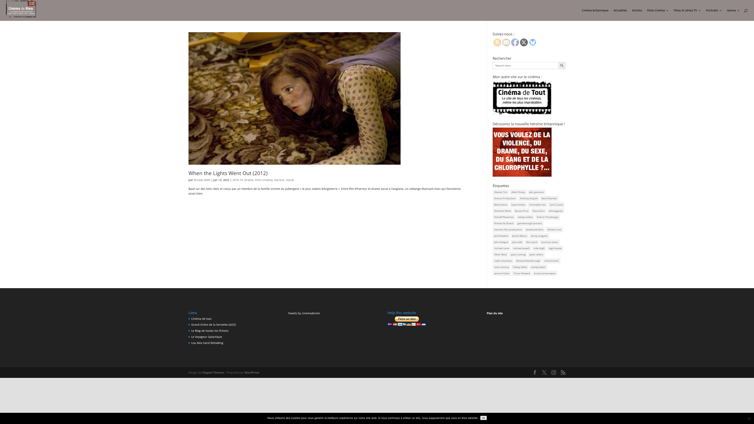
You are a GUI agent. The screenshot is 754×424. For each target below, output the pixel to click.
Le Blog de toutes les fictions (210, 331)
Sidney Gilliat (520, 267)
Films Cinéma (656, 10)
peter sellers (536, 254)
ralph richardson (503, 260)
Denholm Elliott (502, 211)
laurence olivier (549, 242)
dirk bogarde (556, 211)
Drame (248, 180)
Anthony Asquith (529, 198)
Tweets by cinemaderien (304, 313)
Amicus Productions (505, 198)
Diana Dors (539, 211)
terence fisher (502, 273)
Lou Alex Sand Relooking (207, 343)
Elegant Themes (213, 372)
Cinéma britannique (595, 10)
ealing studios (525, 217)
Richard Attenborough (528, 260)
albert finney (518, 192)
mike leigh (539, 248)
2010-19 (237, 180)
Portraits (712, 10)
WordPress (252, 372)
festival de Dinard (503, 223)
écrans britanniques (545, 273)
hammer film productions (508, 229)
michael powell (521, 248)
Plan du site (495, 313)
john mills (517, 242)
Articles (637, 10)
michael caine (501, 248)
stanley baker (538, 267)
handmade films (535, 229)
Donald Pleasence (504, 217)
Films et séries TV (685, 10)
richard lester (551, 260)
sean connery (501, 267)
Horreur (279, 180)
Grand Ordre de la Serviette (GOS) (213, 324)
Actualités (620, 10)
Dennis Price (522, 211)
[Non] (749, 418)
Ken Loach (531, 242)
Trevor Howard (521, 273)
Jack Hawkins (501, 236)
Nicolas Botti (202, 180)
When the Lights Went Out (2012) (228, 173)
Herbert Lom (554, 229)
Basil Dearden (549, 198)
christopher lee (537, 204)
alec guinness (536, 192)
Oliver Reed (500, 254)
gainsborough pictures (529, 223)
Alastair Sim (500, 192)
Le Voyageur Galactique (206, 337)
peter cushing (518, 254)
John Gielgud (501, 242)
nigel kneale (555, 248)
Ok (483, 417)
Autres (731, 10)
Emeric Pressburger (548, 217)
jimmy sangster (539, 236)
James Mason (519, 236)
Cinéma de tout (201, 319)
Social (290, 180)
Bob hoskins (500, 204)
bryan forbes (518, 204)
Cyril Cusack (556, 204)
